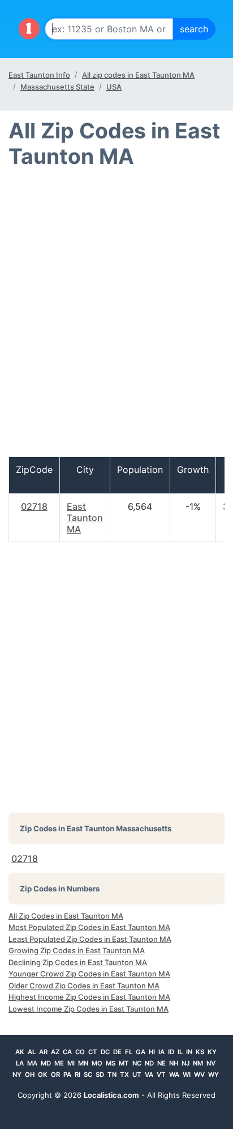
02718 (34, 506)
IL (180, 1052)
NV (210, 1063)
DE (117, 1052)
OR (55, 1075)
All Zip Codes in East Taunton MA (65, 915)
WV (199, 1075)
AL (32, 1052)
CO (80, 1052)
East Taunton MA (85, 518)
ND (149, 1063)
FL (128, 1052)
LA (20, 1063)
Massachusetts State (57, 86)
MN (83, 1063)
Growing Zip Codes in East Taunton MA (76, 950)
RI (77, 1075)
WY (213, 1075)
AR (43, 1052)
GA (140, 1052)
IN (189, 1052)
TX (124, 1075)
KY (212, 1052)
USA (114, 86)
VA (149, 1075)
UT (136, 1075)
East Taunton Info (39, 74)
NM (198, 1063)
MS (110, 1063)
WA (174, 1075)
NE (161, 1063)
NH (173, 1063)
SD (100, 1075)
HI (152, 1052)
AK (19, 1052)
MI (71, 1063)
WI (187, 1075)
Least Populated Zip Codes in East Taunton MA (89, 939)
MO (97, 1063)
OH (29, 1075)
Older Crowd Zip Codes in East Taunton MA (83, 985)
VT (161, 1075)
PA (67, 1075)
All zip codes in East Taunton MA (138, 74)
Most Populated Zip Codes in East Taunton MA (89, 927)
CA (67, 1052)
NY (16, 1075)
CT (92, 1052)
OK (43, 1075)
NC (136, 1063)
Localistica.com (111, 1095)
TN (111, 1075)
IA (161, 1052)
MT (124, 1063)
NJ (185, 1063)
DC (105, 1052)
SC (88, 1075)
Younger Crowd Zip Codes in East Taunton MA (89, 973)
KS (200, 1052)
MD (46, 1063)
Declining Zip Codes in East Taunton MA (77, 962)
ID (171, 1052)
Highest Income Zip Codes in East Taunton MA (89, 996)
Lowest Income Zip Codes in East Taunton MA (88, 1008)
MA (32, 1063)
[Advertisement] (116, 317)
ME (59, 1063)
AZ (55, 1052)
